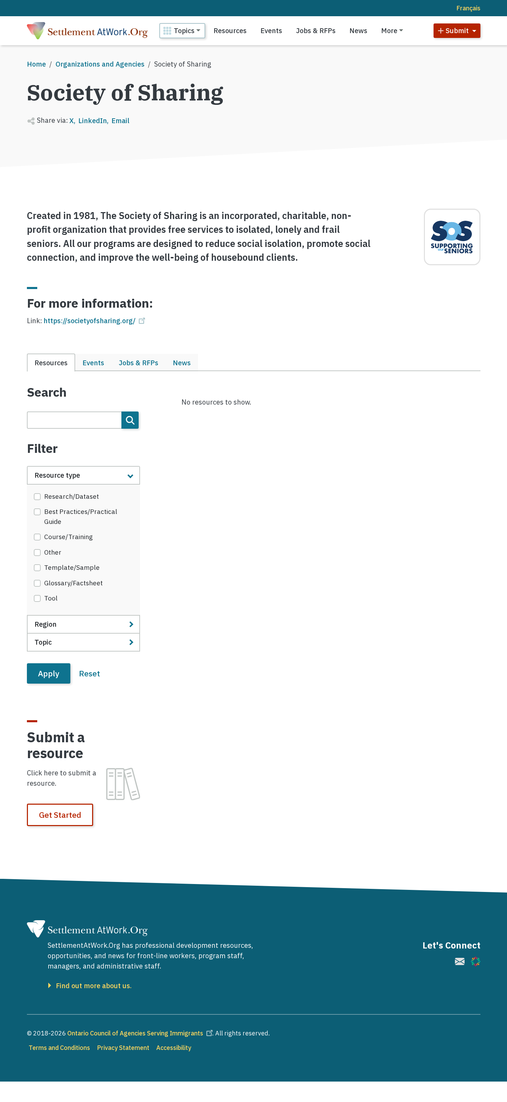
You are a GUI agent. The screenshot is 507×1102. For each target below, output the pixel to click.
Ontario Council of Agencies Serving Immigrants (135, 1033)
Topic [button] (43, 642)
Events (271, 30)
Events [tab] (93, 362)
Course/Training (68, 537)
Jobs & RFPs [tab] (138, 362)
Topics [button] (184, 30)
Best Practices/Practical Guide (80, 516)
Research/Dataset (71, 496)
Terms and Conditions (59, 1048)
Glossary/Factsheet (73, 583)
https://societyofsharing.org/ (89, 320)
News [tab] (182, 362)
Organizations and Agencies (100, 64)
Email (120, 120)
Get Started (60, 815)
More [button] (389, 30)
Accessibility (173, 1048)
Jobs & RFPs (316, 30)
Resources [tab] (51, 362)
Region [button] (45, 624)
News (358, 30)
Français (468, 8)
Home (36, 64)
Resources (230, 30)
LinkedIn (92, 120)
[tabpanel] (83, 534)
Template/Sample (72, 567)
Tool (51, 598)
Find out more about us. (94, 986)
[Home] (87, 30)
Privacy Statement (123, 1048)
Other (52, 552)
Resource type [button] (57, 475)
